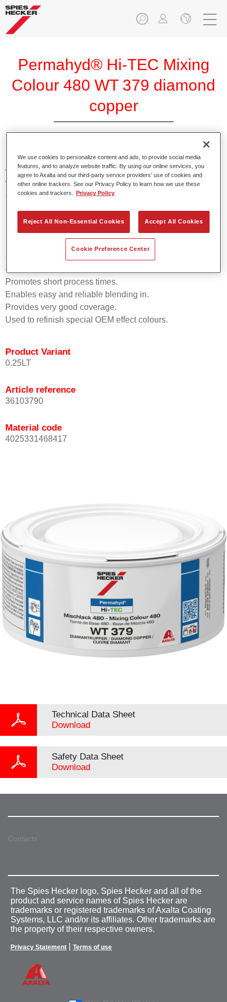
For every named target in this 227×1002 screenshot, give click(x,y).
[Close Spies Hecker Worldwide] (184, 19)
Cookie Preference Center (110, 249)
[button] (143, 22)
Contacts (22, 838)
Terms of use (92, 947)
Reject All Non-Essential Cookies (73, 221)
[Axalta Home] (23, 24)
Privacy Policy (95, 193)
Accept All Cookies (174, 221)
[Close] (206, 144)
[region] (114, 203)
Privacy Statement (39, 947)
